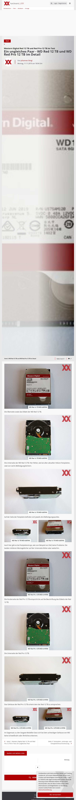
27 (71, 358)
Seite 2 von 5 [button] (60, 359)
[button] (69, 365)
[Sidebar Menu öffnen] (70, 3)
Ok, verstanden (55, 795)
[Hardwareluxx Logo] (14, 3)
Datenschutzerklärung (45, 790)
